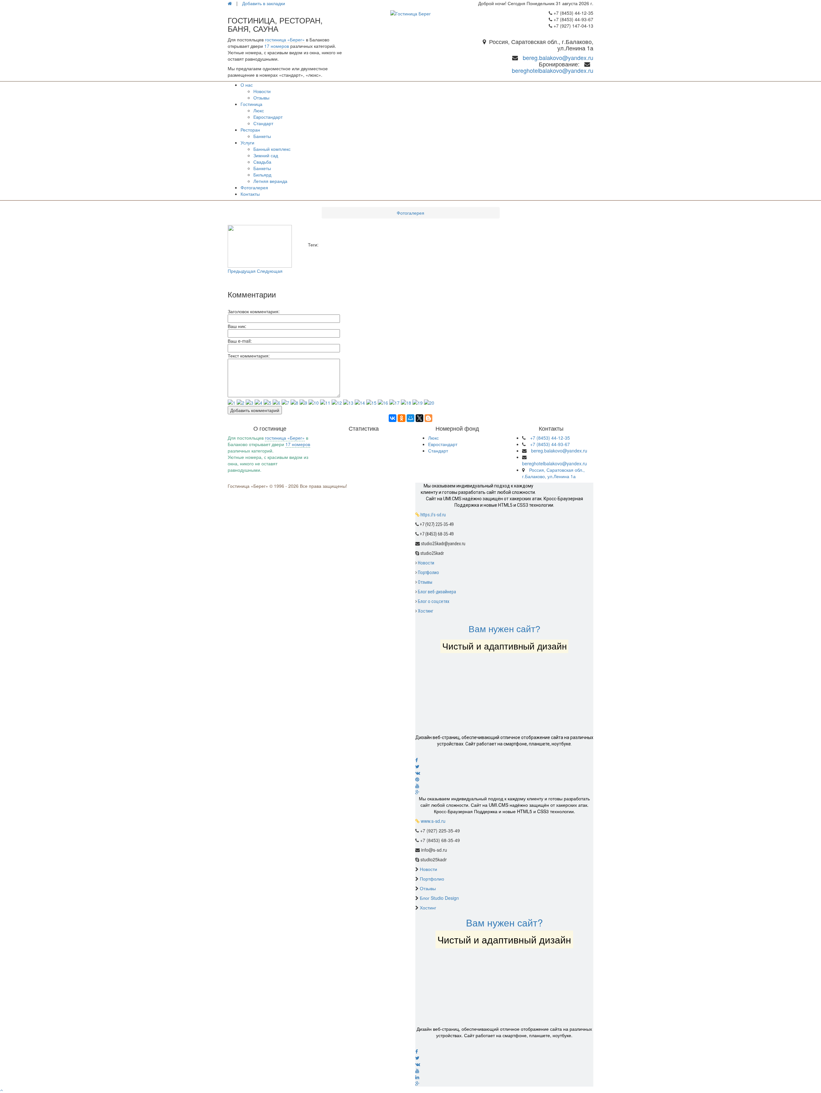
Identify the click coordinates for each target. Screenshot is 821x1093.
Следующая (270, 271)
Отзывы (261, 97)
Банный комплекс (272, 149)
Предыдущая (242, 271)
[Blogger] (428, 418)
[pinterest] (504, 779)
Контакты (250, 194)
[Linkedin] (504, 1077)
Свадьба (262, 162)
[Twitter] (504, 766)
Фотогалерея (254, 187)
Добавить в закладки (263, 3)
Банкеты (262, 136)
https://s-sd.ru (433, 514)
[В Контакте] (504, 773)
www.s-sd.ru (433, 821)
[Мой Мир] (410, 418)
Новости (262, 91)
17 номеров (276, 46)
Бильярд (262, 174)
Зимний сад (265, 155)
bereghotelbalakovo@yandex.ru (552, 70)
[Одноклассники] (401, 418)
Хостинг (425, 611)
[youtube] (504, 785)
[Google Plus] (504, 792)
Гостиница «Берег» (248, 486)
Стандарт (263, 123)
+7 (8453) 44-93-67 (550, 444)
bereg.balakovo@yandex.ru (558, 57)
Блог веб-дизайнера (437, 591)
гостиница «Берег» (285, 39)
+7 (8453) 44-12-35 (550, 438)
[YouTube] (504, 1070)
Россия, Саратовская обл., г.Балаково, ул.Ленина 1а (553, 473)
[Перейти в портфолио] (504, 698)
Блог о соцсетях (433, 601)
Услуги (247, 142)
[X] (419, 418)
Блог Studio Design (439, 898)
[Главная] (230, 3)
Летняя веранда (270, 181)
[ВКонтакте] (392, 418)
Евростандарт (268, 117)
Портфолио (428, 572)
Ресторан (250, 129)
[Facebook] (504, 760)
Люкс (258, 110)
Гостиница (251, 104)
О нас (247, 85)
